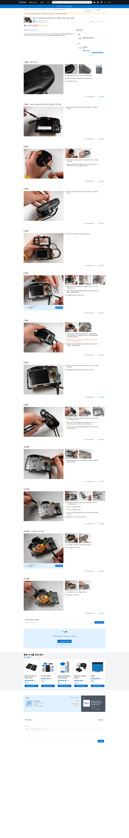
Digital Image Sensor (88, 37)
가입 (105, 2)
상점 (48, 2)
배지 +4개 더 (77, 705)
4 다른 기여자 (45, 20)
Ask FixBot (98, 622)
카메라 (27, 9)
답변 (92, 9)
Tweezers (85, 47)
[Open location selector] (98, 2)
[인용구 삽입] (36, 729)
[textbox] (64, 735)
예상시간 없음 (29, 25)
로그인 (109, 2)
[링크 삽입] (33, 729)
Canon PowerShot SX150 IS (59, 9)
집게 (91, 291)
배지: (77, 700)
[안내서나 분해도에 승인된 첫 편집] (75, 704)
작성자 (27, 697)
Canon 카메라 (34, 9)
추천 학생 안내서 (44, 25)
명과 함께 (77, 697)
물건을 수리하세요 (33, 2)
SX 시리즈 (49, 9)
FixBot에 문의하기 (91, 96)
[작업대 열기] (94, 2)
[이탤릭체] (29, 729)
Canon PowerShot (42, 9)
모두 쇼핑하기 (27, 657)
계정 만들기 (69, 6)
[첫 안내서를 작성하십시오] (72, 704)
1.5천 (93, 21)
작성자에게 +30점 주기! (65, 641)
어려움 (36, 25)
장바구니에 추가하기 (98, 53)
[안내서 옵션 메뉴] (103, 9)
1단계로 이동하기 (32, 30)
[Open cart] (101, 2)
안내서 (87, 9)
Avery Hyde (38, 20)
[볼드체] (26, 729)
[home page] (22, 2)
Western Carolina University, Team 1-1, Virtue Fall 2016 (96, 702)
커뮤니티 (42, 2)
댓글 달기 (100, 102)
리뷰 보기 (65, 13)
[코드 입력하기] (31, 729)
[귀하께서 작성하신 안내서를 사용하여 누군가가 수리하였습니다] (78, 704)
